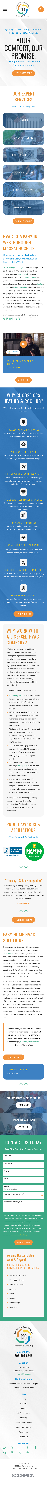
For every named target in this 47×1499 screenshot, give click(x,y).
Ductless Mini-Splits (23, 1422)
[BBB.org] (29, 1447)
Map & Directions (24, 1374)
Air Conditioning (23, 1413)
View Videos (23, 379)
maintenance (8, 953)
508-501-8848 (23, 1355)
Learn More (23, 1105)
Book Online (12, 1073)
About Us (23, 1403)
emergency (22, 766)
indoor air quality (20, 287)
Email (6, 1179)
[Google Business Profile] (5, 1447)
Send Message (23, 1242)
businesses (22, 274)
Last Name (8, 1164)
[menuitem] (13, 1468)
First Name (8, 1156)
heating (40, 284)
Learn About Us (23, 613)
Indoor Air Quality (23, 1427)
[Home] (22, 9)
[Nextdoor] (5, 1452)
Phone (6, 1171)
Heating (23, 1418)
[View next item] (25, 866)
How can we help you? (13, 1202)
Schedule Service (23, 221)
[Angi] (21, 1447)
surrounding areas (29, 277)
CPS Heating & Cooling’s (13, 267)
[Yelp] (13, 1447)
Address (7, 1187)
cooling (6, 287)
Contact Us (23, 1437)
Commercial (23, 1432)
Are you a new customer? (14, 1194)
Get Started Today (23, 73)
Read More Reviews (23, 919)
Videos (23, 1408)
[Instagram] (13, 1452)
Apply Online (23, 1127)
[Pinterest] (29, 1452)
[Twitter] (21, 1452)
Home (23, 1399)
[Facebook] (36, 1447)
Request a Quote (14, 1057)
